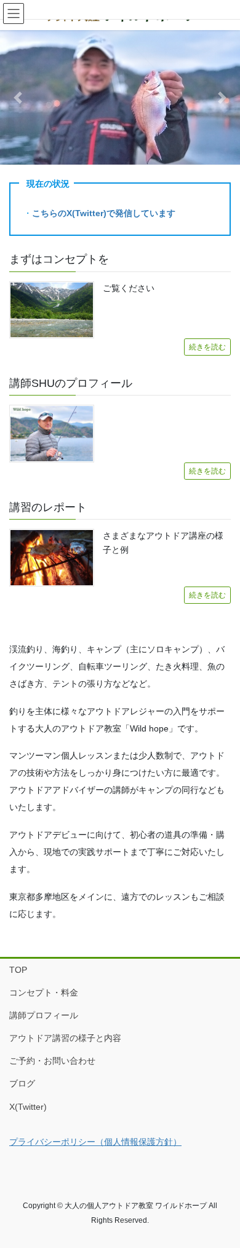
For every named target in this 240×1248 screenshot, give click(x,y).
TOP (18, 970)
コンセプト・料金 (43, 992)
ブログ (22, 1083)
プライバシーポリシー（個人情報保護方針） (95, 1142)
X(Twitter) (28, 1107)
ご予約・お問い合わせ (52, 1061)
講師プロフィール (43, 1015)
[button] (18, 97)
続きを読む (207, 347)
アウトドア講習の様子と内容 (65, 1038)
